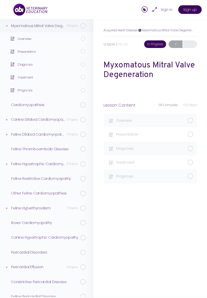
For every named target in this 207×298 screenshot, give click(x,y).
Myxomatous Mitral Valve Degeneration (170, 30)
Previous (176, 44)
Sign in (166, 9)
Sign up (190, 9)
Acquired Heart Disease (121, 30)
